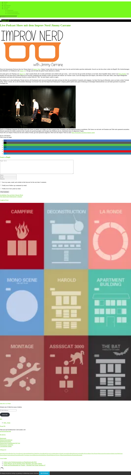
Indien (54, 453)
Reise (69, 453)
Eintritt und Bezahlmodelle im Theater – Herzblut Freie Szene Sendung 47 (24, 465)
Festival (86, 453)
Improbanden (64, 455)
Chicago (48, 453)
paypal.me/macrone (5, 431)
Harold (44, 453)
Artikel (112, 453)
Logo (51, 453)
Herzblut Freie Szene (14, 453)
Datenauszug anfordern (6, 444)
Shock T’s (22, 74)
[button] (5, 141)
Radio (29, 453)
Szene (20, 455)
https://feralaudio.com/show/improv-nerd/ (83, 132)
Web (118, 453)
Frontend (17, 455)
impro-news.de (30, 455)
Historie (36, 455)
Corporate (65, 453)
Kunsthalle (79, 455)
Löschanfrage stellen (6, 446)
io (104, 453)
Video (99, 453)
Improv (58, 453)
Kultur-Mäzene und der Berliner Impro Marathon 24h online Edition (23, 463)
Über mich (7, 7)
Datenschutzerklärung (13, 13)
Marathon (69, 455)
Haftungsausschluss (12, 12)
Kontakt (6, 8)
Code (5, 4)
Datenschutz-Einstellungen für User (10, 443)
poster (102, 453)
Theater (96, 453)
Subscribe (5, 414)
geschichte (40, 455)
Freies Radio (34, 453)
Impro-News (91, 453)
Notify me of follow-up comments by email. (14, 185)
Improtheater (7, 5)
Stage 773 (23, 71)
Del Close (24, 455)
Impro (1, 453)
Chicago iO (58, 455)
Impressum (10, 10)
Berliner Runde (46, 455)
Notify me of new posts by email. (11, 188)
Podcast (75, 453)
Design (6, 2)
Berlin (71, 453)
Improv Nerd (36, 69)
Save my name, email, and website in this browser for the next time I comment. (24, 182)
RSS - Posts (7, 422)
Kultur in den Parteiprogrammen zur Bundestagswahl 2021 (20, 462)
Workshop (74, 455)
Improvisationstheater (9, 455)
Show (83, 453)
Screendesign (108, 453)
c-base (115, 453)
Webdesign (52, 455)
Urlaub (61, 453)
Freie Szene (40, 453)
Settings (44, 473)
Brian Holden (122, 74)
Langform (79, 453)
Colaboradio (25, 453)
